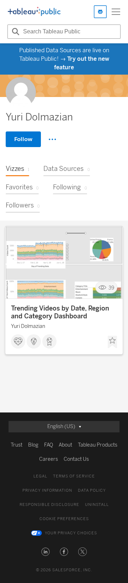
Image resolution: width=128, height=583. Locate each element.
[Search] (14, 31)
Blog (33, 445)
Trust (16, 445)
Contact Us (76, 459)
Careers (48, 459)
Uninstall (97, 504)
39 (111, 288)
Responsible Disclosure (49, 504)
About (65, 445)
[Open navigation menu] (116, 11)
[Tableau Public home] (34, 11)
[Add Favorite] (112, 342)
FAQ (48, 445)
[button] (45, 551)
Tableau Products (97, 445)
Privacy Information (47, 490)
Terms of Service (74, 476)
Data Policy (92, 490)
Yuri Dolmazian (28, 326)
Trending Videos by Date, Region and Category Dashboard (60, 312)
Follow (23, 139)
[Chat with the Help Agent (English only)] (100, 11)
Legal (40, 476)
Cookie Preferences (64, 519)
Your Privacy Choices (71, 533)
